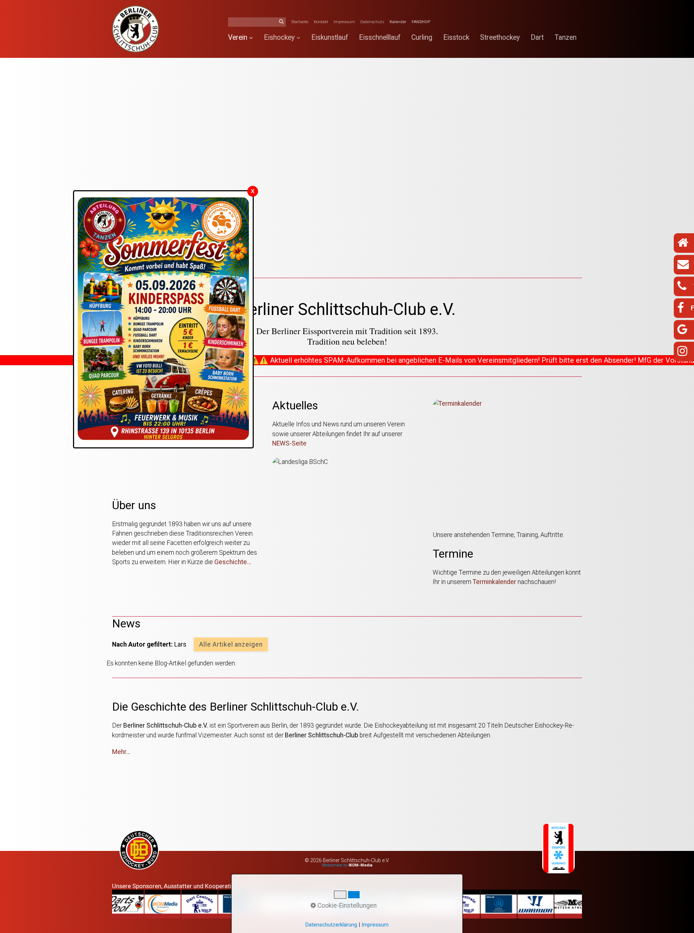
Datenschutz (372, 22)
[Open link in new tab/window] (139, 851)
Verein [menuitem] (237, 37)
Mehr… (121, 751)
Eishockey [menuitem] (279, 37)
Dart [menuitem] (537, 37)
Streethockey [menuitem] (500, 37)
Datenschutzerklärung (331, 924)
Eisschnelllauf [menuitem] (379, 37)
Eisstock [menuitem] (456, 37)
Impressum (344, 22)
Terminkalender (495, 581)
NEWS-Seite (289, 443)
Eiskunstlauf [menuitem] (329, 37)
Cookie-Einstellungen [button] (346, 905)
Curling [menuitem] (421, 37)
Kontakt (321, 22)
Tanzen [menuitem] (565, 37)
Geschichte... (232, 562)
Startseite (299, 22)
